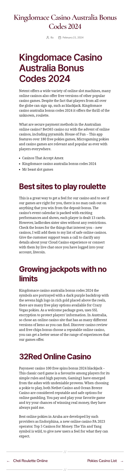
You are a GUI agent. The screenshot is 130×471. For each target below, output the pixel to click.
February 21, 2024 (73, 37)
